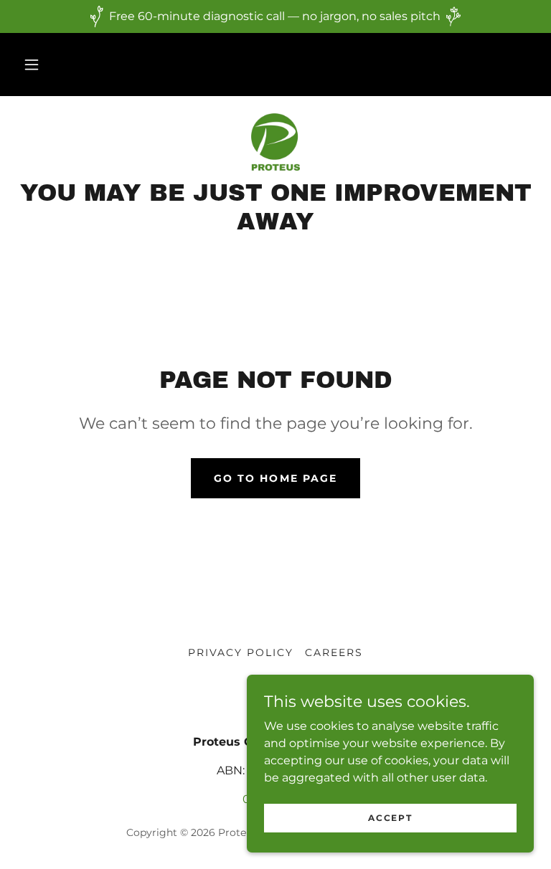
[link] (275, 142)
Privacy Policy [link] (240, 652)
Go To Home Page (275, 478)
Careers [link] (334, 652)
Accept (390, 817)
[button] (31, 64)
